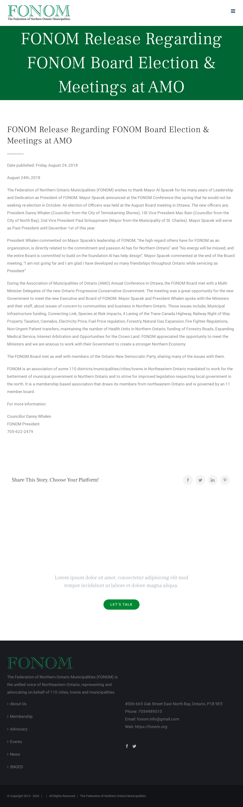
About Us (18, 703)
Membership (21, 716)
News (15, 754)
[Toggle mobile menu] (233, 11)
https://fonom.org (151, 726)
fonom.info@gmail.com (158, 719)
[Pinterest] (225, 480)
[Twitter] (200, 480)
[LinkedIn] (212, 480)
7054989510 (150, 711)
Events (16, 741)
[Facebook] (188, 480)
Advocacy (19, 729)
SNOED (16, 766)
